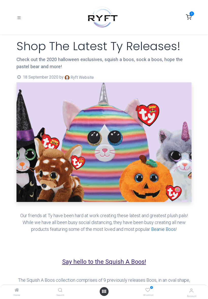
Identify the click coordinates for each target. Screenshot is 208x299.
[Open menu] (104, 291)
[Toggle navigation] (19, 17)
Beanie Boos (163, 229)
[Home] (16, 290)
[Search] (60, 290)
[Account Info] (191, 290)
